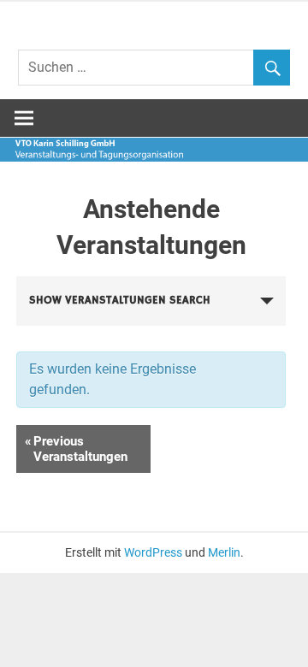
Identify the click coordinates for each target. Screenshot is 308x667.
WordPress (153, 552)
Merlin (224, 552)
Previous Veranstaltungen (76, 449)
